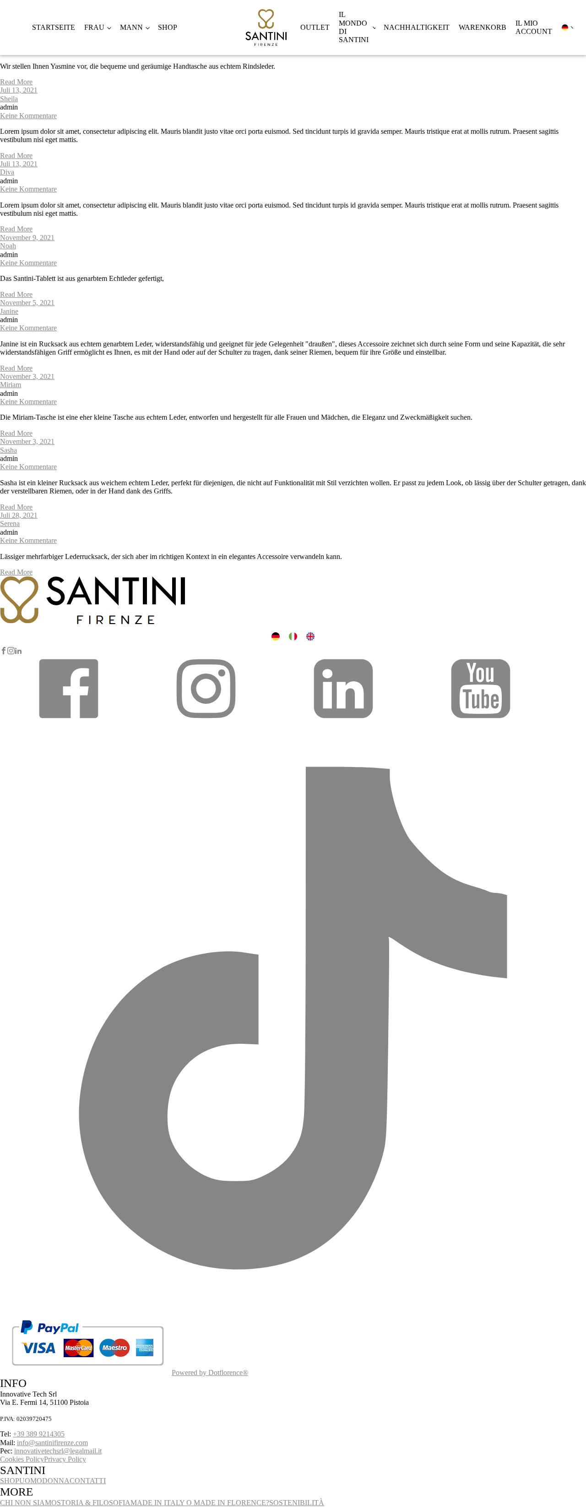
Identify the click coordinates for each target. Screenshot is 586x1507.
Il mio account (533, 27)
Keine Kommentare (28, 116)
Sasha (8, 450)
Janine (9, 311)
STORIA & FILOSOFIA (93, 1503)
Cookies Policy (22, 1459)
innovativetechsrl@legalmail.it (58, 1451)
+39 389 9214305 (39, 1434)
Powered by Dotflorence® (210, 1372)
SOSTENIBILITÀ (296, 1503)
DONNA (56, 1481)
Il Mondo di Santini (354, 27)
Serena (10, 523)
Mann (131, 27)
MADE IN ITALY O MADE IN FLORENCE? (199, 1503)
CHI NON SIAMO (28, 1503)
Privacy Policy (65, 1459)
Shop (167, 27)
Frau (94, 27)
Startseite (53, 27)
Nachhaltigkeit (417, 27)
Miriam (10, 385)
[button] (68, 720)
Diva (7, 172)
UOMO (30, 1481)
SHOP (9, 1481)
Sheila (9, 99)
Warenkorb (482, 27)
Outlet (315, 27)
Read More (16, 82)
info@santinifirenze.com (52, 1443)
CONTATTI (88, 1481)
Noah (8, 246)
